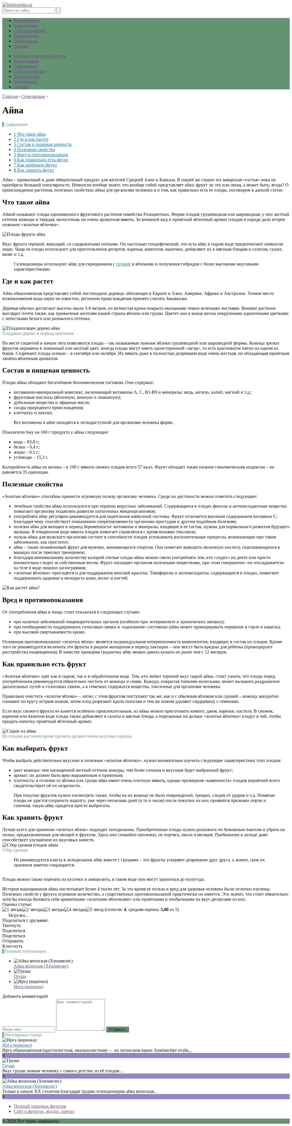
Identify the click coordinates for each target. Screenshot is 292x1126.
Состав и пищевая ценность (43, 144)
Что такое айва (30, 134)
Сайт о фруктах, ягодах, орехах (44, 1111)
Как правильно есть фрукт (41, 159)
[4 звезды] (75, 909)
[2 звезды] (32, 909)
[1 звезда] (12, 909)
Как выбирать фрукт (35, 164)
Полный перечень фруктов (40, 55)
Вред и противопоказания (41, 154)
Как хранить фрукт (34, 170)
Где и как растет (31, 139)
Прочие (21, 46)
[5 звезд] (95, 909)
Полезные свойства (34, 149)
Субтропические (30, 30)
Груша (20, 976)
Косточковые (26, 20)
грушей (123, 264)
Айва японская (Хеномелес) (41, 966)
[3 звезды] (53, 909)
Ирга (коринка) (28, 986)
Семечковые (26, 25)
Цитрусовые (26, 41)
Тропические (26, 35)
